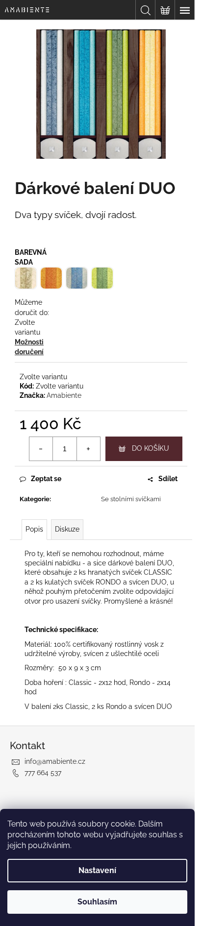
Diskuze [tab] (67, 529)
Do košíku (150, 448)
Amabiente (64, 395)
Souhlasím (97, 901)
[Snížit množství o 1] (41, 449)
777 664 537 (43, 773)
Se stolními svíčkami (131, 499)
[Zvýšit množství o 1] (88, 449)
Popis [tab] (34, 529)
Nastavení (97, 870)
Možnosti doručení (29, 347)
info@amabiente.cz (55, 761)
